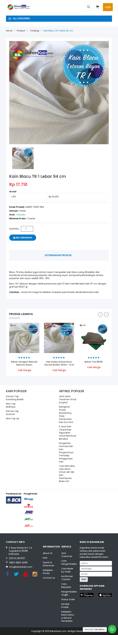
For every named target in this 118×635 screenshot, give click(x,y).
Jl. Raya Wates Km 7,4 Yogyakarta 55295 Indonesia (20, 550)
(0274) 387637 (17, 558)
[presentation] (100, 314)
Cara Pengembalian (68, 562)
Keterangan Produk (58, 255)
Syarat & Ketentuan (48, 564)
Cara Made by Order (67, 570)
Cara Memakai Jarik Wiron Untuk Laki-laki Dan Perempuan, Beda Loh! (67, 473)
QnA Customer (66, 555)
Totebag (34, 30)
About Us (47, 553)
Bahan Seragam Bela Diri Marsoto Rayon (24, 363)
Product (21, 30)
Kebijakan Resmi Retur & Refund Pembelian (67, 616)
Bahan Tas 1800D (94, 361)
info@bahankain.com (20, 566)
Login (108, 7)
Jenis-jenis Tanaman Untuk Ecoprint (67, 399)
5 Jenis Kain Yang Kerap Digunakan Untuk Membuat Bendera (67, 432)
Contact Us (49, 577)
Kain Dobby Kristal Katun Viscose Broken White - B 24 (59, 363)
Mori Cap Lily (12, 418)
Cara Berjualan (66, 585)
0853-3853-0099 (18, 562)
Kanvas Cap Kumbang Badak (15, 398)
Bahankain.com (58, 631)
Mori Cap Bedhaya (11, 405)
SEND (83, 579)
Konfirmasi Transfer (67, 578)
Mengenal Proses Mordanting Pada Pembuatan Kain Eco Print (66, 414)
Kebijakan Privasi (48, 572)
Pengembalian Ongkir (68, 593)
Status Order (68, 599)
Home (9, 30)
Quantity (14, 228)
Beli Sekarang (24, 237)
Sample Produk (65, 605)
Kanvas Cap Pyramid (12, 413)
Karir (45, 557)
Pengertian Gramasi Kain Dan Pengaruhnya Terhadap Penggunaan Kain (66, 452)
